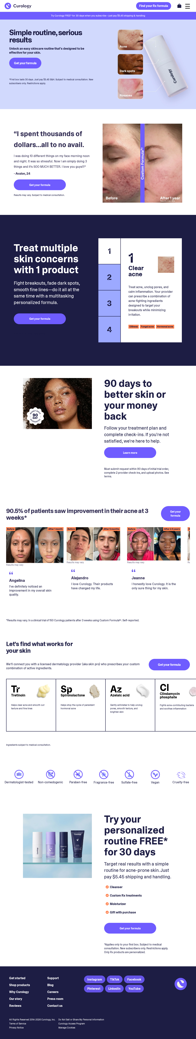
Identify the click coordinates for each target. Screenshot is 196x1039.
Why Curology (19, 992)
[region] (98, 569)
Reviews (15, 1006)
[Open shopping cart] (179, 6)
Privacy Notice (16, 1027)
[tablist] (109, 290)
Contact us (55, 1006)
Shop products (19, 985)
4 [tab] (109, 330)
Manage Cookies (66, 1027)
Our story (15, 999)
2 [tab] (109, 277)
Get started (17, 978)
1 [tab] (109, 251)
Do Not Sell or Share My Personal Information (81, 1019)
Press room (55, 999)
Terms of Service (17, 1023)
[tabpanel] (151, 290)
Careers (53, 992)
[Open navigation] (187, 6)
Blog (50, 985)
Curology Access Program (71, 1023)
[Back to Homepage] (18, 6)
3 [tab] (109, 303)
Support (53, 978)
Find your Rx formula (153, 6)
